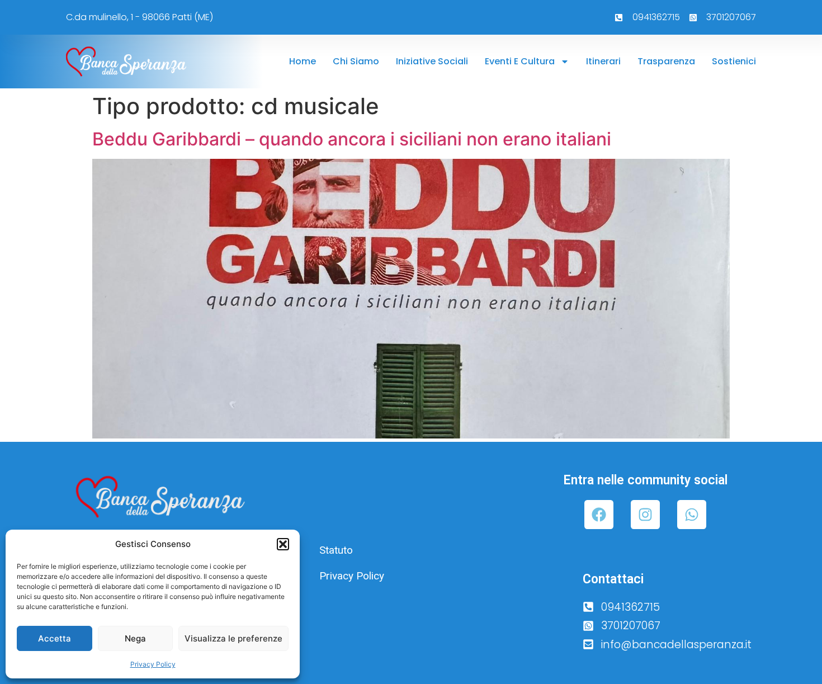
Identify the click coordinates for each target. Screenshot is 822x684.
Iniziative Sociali (432, 61)
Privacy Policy (153, 664)
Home (302, 61)
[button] (283, 544)
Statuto (336, 550)
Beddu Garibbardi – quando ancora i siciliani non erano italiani (351, 139)
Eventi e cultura (520, 61)
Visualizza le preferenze (233, 638)
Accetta (54, 638)
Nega (135, 638)
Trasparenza (666, 61)
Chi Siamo (356, 61)
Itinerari (603, 61)
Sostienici (734, 61)
